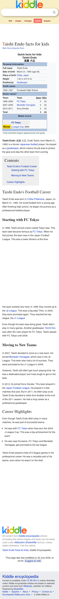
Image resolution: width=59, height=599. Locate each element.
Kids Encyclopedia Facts (13, 47)
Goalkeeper (22, 82)
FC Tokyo (21, 101)
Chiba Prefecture (35, 199)
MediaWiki (18, 588)
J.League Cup (17, 126)
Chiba (19, 75)
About (25, 591)
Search (54, 12)
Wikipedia (27, 586)
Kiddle (5, 591)
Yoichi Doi (50, 328)
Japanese (25, 144)
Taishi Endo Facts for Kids (15, 550)
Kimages (28, 21)
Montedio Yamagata (26, 104)
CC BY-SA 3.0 (33, 580)
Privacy (35, 591)
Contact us (47, 591)
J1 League (19, 318)
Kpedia (38, 21)
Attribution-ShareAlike (25, 542)
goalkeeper (12, 148)
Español (47, 21)
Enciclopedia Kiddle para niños (16, 594)
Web (10, 21)
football (34, 144)
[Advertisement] (29, 32)
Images (18, 21)
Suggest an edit (33, 560)
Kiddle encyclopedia (29, 535)
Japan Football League (18, 387)
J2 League (11, 310)
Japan (26, 75)
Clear (48, 12)
